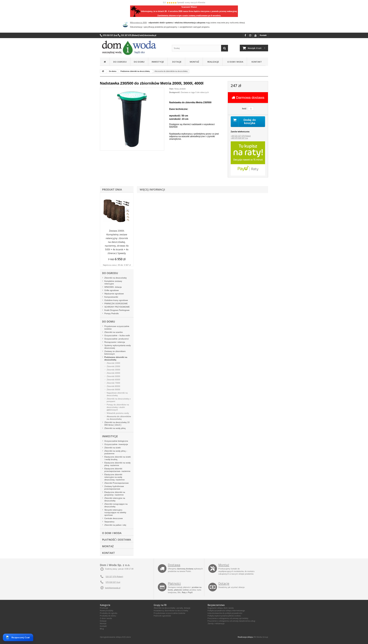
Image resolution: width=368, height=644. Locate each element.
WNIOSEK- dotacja (113, 287)
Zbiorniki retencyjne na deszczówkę (114, 499)
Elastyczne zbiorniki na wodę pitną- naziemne (117, 464)
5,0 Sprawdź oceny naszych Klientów (184, 2)
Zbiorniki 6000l (113, 379)
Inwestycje (158, 61)
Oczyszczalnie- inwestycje (116, 444)
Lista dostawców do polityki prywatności (225, 613)
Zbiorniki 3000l (113, 370)
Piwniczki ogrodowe (162, 615)
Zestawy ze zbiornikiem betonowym (115, 352)
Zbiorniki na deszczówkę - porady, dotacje (172, 608)
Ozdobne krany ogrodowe (116, 300)
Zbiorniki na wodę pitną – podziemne (115, 452)
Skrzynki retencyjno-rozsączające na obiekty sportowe (115, 512)
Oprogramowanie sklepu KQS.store (115, 637)
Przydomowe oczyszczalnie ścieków (116, 327)
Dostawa (174, 565)
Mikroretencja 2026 (138, 23)
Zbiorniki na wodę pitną (114, 428)
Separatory (109, 521)
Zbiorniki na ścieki (112, 447)
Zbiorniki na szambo (113, 332)
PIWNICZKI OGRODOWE (116, 303)
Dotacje (176, 61)
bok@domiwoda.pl (112, 588)
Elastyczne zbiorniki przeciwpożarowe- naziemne (117, 469)
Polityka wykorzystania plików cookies (224, 615)
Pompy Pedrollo (111, 313)
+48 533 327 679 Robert (241, 136)
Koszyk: (254, 48)
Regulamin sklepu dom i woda (221, 608)
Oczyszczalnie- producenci (116, 339)
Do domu (139, 61)
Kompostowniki (111, 297)
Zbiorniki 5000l (113, 376)
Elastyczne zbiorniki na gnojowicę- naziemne (114, 493)
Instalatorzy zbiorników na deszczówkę (171, 610)
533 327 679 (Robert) (114, 577)
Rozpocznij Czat (21, 637)
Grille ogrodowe (111, 290)
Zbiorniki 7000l (113, 383)
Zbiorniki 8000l (113, 386)
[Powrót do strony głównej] (103, 71)
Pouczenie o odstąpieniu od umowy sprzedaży (228, 618)
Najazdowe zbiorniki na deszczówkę (117, 394)
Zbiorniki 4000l (113, 373)
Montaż (194, 61)
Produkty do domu (108, 615)
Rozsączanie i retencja (114, 342)
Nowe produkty (106, 610)
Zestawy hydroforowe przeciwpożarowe (114, 487)
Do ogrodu (120, 61)
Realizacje (212, 61)
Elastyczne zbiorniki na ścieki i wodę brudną (117, 458)
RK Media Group (261, 637)
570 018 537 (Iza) (113, 582)
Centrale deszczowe (113, 518)
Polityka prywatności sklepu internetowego (226, 610)
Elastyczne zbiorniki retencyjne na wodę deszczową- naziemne (114, 477)
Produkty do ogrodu (108, 613)
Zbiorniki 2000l (113, 366)
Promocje (104, 608)
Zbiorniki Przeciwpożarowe (116, 483)
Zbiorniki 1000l (113, 363)
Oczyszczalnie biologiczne (116, 441)
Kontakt (263, 35)
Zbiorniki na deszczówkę (115, 278)
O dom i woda (106, 618)
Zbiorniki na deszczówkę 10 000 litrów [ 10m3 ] (117, 423)
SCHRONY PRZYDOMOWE (117, 307)
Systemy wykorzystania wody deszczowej (117, 346)
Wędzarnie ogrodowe (114, 293)
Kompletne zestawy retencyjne (113, 282)
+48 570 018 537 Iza (239, 138)
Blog (102, 628)
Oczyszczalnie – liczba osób (117, 335)
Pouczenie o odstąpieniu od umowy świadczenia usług (231, 621)
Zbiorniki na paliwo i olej (115, 525)
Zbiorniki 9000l (113, 389)
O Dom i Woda (234, 61)
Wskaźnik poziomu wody (118, 413)
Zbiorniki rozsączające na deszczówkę (116, 505)
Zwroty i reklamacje (216, 623)
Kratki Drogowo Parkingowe (117, 310)
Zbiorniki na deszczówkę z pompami (119, 400)
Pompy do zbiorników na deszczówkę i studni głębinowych (118, 407)
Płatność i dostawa (116, 539)
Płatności (174, 583)
